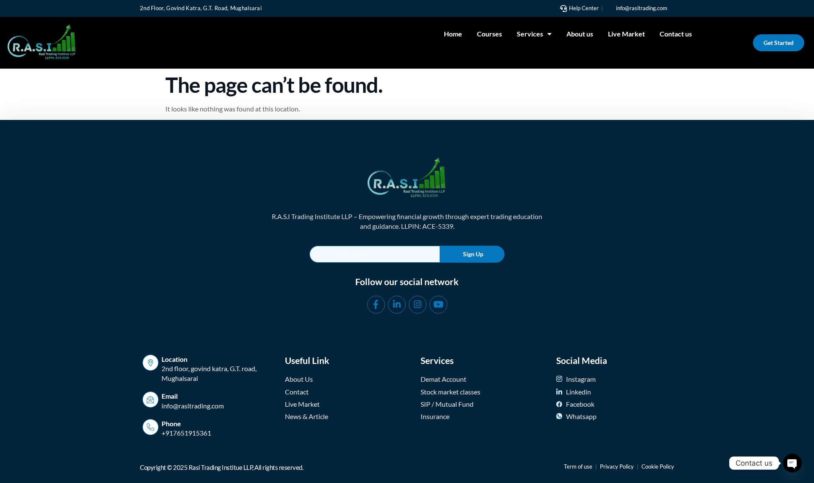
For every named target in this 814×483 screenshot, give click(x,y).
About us (579, 34)
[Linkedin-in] (397, 305)
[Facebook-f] (376, 305)
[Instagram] (418, 305)
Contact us (676, 34)
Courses (489, 34)
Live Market (626, 34)
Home (453, 34)
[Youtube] (438, 305)
